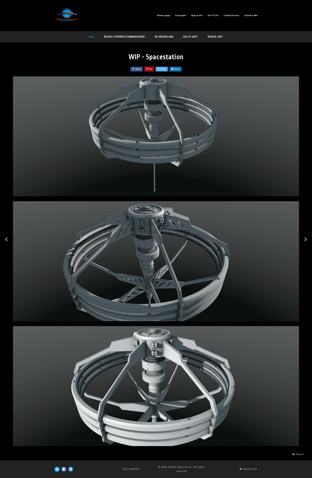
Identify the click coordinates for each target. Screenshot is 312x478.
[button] (298, 454)
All (91, 36)
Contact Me (251, 15)
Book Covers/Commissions (124, 36)
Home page (163, 15)
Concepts (180, 15)
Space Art (197, 15)
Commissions (231, 15)
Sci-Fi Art (213, 15)
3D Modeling (164, 36)
